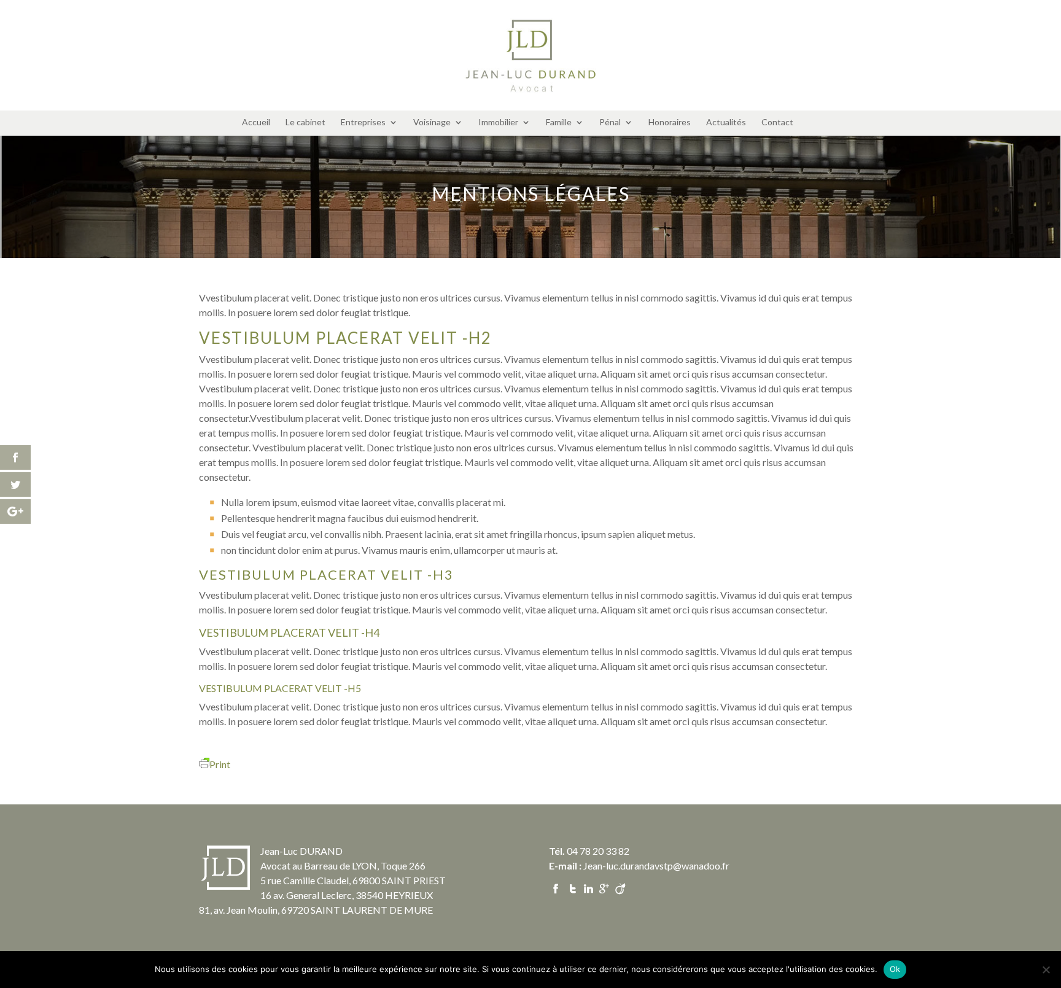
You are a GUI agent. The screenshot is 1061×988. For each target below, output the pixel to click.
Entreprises (363, 122)
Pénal (610, 122)
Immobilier (498, 122)
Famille (559, 122)
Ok (895, 969)
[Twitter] (572, 887)
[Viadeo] (620, 887)
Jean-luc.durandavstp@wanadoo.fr (656, 865)
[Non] (1046, 969)
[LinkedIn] (588, 887)
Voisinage (432, 122)
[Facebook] (556, 887)
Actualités (726, 122)
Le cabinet (305, 122)
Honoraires (669, 122)
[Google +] (604, 887)
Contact (777, 122)
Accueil (256, 122)
